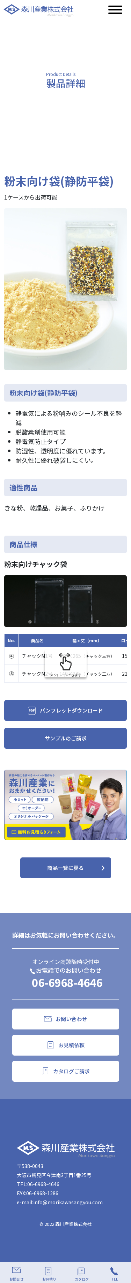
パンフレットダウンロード (71, 710)
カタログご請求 (71, 1071)
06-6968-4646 (67, 982)
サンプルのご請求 (66, 738)
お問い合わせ (71, 1018)
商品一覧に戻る (65, 867)
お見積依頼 (71, 1045)
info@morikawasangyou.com (68, 1202)
